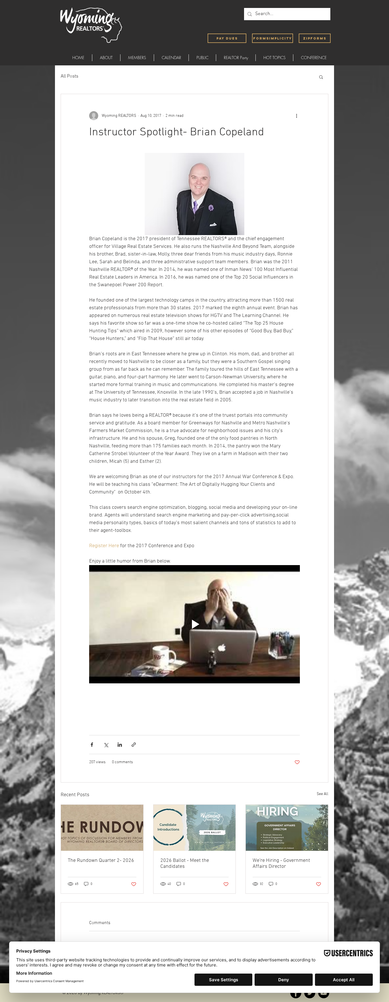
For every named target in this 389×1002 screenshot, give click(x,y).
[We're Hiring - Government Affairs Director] (287, 828)
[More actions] (296, 115)
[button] (321, 76)
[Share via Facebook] (92, 744)
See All (322, 794)
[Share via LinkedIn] (119, 744)
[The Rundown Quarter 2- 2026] (102, 828)
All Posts (69, 76)
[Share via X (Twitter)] (105, 744)
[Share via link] (133, 744)
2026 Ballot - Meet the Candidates (184, 864)
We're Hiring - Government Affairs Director (281, 864)
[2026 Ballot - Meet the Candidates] (194, 828)
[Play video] (194, 624)
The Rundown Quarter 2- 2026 (101, 861)
